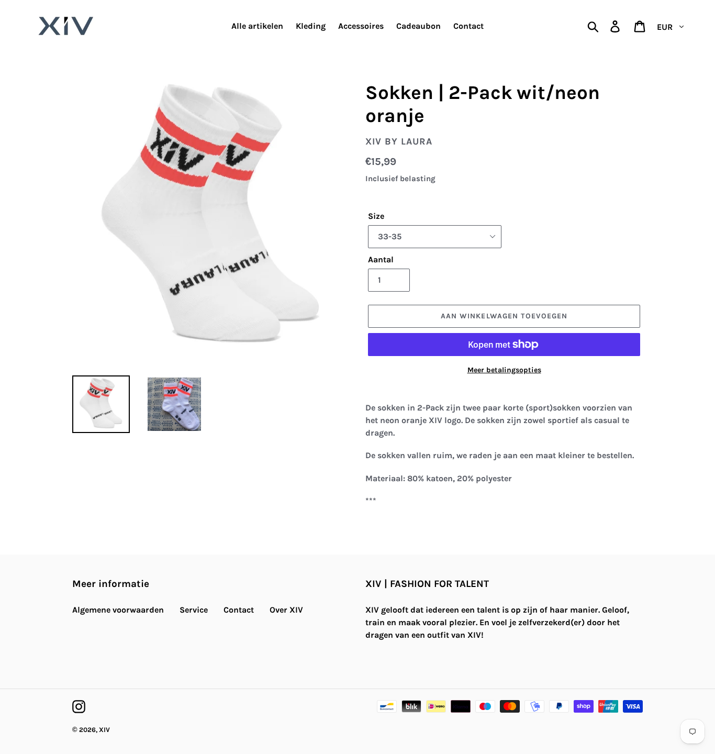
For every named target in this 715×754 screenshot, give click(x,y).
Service (194, 610)
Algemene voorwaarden (118, 610)
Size (376, 216)
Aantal (381, 259)
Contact (239, 610)
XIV (104, 730)
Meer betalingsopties (504, 369)
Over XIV (286, 610)
